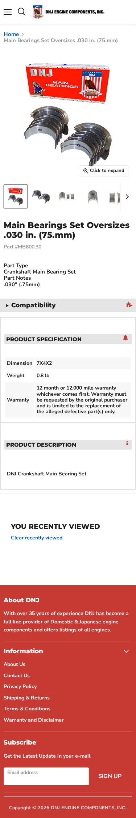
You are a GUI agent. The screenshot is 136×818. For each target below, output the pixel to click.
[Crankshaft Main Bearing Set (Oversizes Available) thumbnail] (15, 196)
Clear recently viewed (36, 538)
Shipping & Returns (27, 697)
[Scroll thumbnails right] (126, 196)
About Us (14, 664)
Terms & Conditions (27, 708)
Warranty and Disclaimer (34, 720)
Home (11, 34)
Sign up (109, 776)
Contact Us (17, 675)
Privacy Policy (20, 686)
